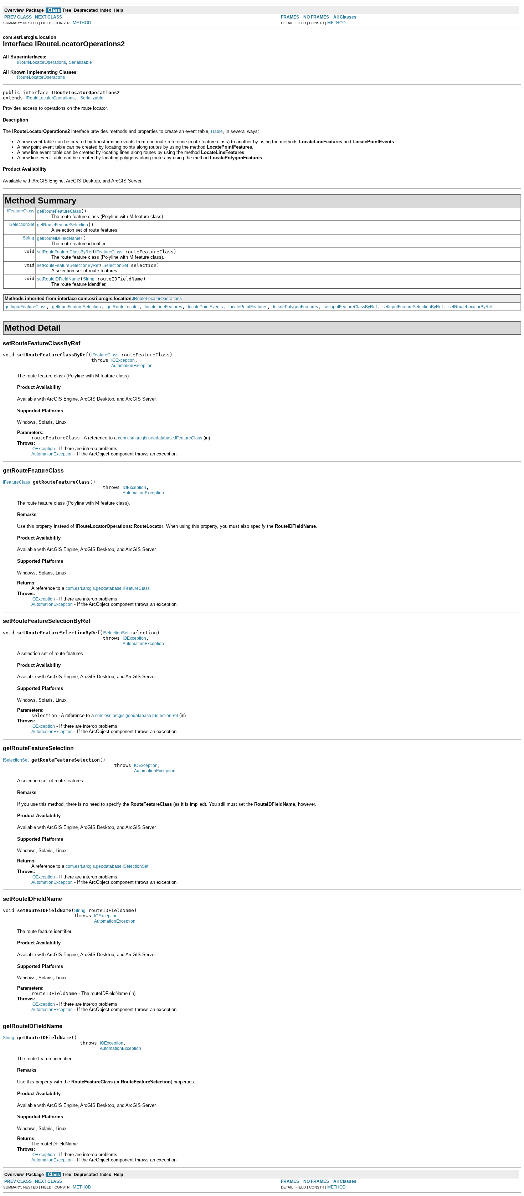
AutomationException (132, 365)
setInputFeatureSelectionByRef (412, 306)
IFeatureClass (20, 210)
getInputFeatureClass (25, 306)
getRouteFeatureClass (59, 211)
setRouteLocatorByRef (470, 306)
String (28, 238)
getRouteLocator (123, 306)
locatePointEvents (205, 306)
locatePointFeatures (247, 306)
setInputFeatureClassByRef (350, 306)
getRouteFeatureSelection (62, 224)
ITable (217, 131)
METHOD (82, 22)
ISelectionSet (21, 224)
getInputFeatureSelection (76, 306)
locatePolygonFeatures (295, 306)
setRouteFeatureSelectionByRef (68, 265)
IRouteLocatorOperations (41, 62)
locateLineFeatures (163, 306)
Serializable (80, 62)
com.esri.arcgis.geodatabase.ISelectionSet (136, 715)
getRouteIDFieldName (59, 238)
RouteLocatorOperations (41, 77)
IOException (123, 360)
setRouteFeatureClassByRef (64, 251)
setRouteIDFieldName (58, 279)
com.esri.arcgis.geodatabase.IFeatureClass (160, 437)
